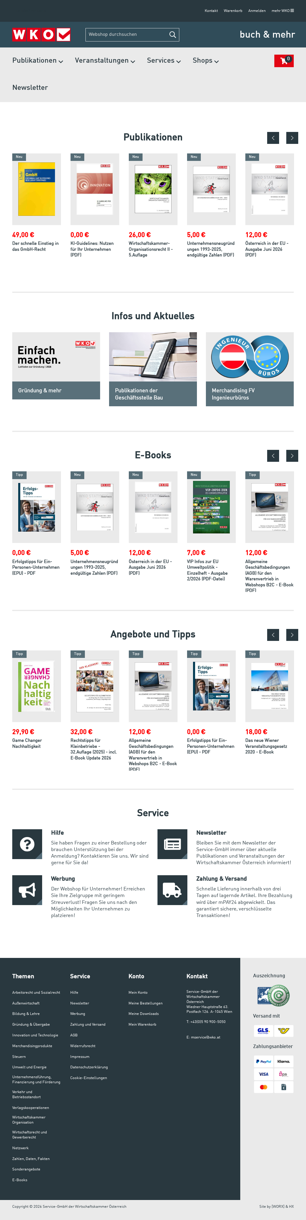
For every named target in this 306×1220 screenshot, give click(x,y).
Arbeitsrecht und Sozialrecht (36, 993)
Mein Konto (138, 993)
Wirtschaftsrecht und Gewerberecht (29, 1134)
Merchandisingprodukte (32, 1046)
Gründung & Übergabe (31, 1025)
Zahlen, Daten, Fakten (31, 1159)
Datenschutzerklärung (89, 1067)
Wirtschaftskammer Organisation (28, 1120)
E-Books (19, 1180)
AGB (74, 1035)
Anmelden (257, 11)
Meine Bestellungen (145, 1003)
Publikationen (35, 60)
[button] (172, 34)
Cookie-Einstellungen (88, 1078)
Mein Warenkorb (142, 1025)
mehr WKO (281, 11)
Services (161, 60)
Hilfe (74, 993)
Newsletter (30, 88)
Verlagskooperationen (30, 1108)
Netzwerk (20, 1148)
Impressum (79, 1057)
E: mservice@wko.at (203, 1037)
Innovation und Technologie (35, 1035)
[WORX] (278, 1207)
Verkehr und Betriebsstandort (26, 1094)
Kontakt (211, 11)
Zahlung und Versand (87, 1025)
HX (291, 1207)
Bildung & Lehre (26, 1014)
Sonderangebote (26, 1169)
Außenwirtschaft (25, 1003)
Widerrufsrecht (82, 1046)
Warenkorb (233, 11)
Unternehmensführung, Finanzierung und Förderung (36, 1079)
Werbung (77, 1014)
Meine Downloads (143, 1014)
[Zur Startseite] (41, 35)
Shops (203, 60)
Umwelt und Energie (29, 1067)
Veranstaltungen (103, 60)
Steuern (19, 1057)
